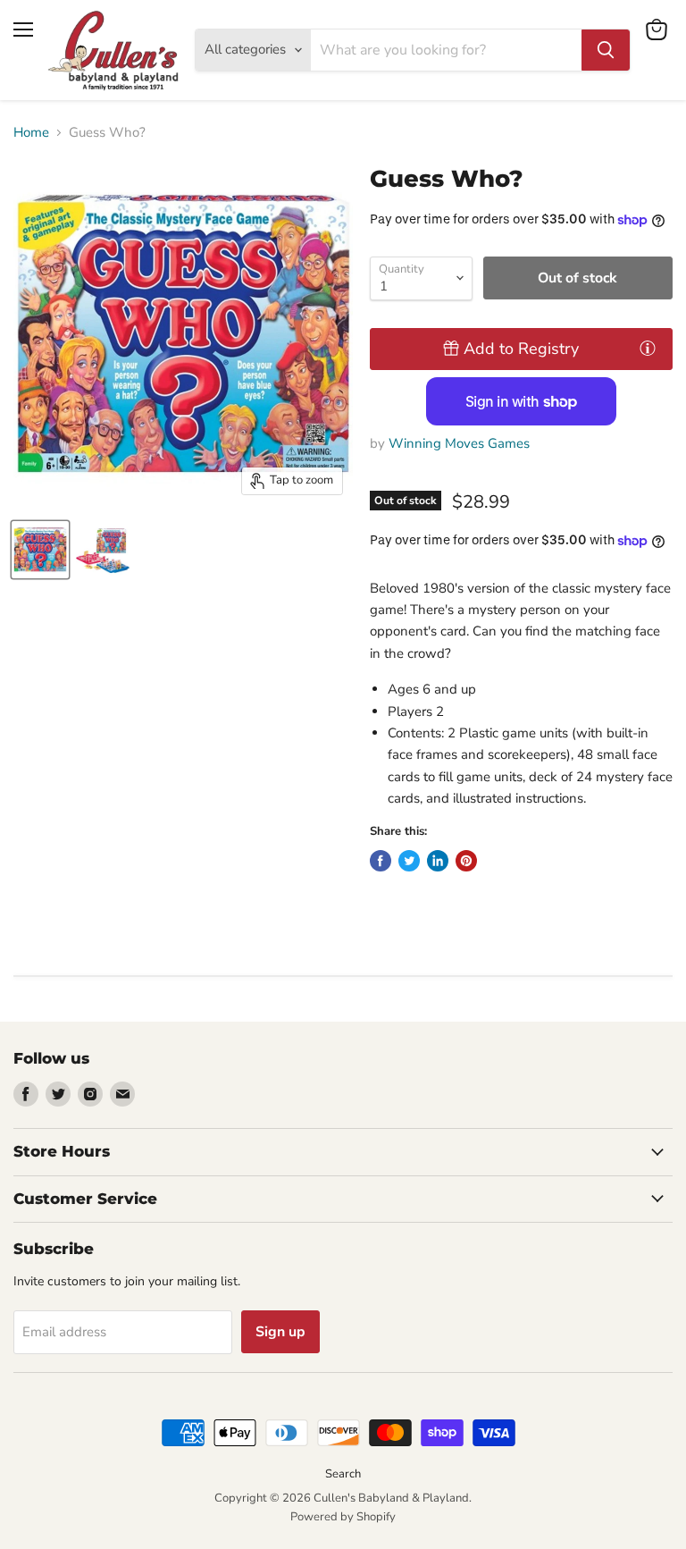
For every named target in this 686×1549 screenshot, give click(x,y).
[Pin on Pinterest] (466, 860)
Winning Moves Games (459, 443)
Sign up (280, 1332)
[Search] (605, 50)
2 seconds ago (521, 348)
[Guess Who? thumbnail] (40, 549)
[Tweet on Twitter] (409, 860)
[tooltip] (647, 348)
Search (343, 1474)
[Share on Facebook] (380, 860)
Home (31, 132)
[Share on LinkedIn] (437, 860)
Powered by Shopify (343, 1517)
